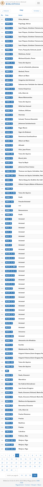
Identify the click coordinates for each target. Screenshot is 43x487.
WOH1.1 (9, 54)
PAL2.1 (9, 353)
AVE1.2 (9, 115)
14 (16, 459)
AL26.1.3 (10, 310)
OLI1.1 (9, 19)
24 (21, 463)
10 (40, 455)
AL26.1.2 (10, 306)
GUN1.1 (9, 136)
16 (25, 459)
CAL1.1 (9, 431)
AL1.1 (8, 219)
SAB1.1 (9, 180)
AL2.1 (8, 228)
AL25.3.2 (10, 297)
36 (35, 466)
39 (7, 470)
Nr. (2, 15)
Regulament (20, 485)
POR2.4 (9, 215)
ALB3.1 (9, 163)
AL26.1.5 (10, 319)
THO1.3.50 (10, 193)
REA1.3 (9, 397)
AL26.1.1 (10, 301)
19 (39, 459)
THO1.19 (9, 362)
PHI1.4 (9, 41)
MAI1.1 (9, 97)
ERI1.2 (9, 388)
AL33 (8, 327)
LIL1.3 (9, 93)
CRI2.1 (9, 184)
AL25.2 (9, 288)
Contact (27, 485)
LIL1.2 (9, 410)
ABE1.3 (9, 71)
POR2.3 (9, 197)
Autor (20, 15)
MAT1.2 (9, 401)
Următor (37, 11)
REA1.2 (9, 392)
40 (11, 470)
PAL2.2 (9, 358)
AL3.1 (8, 232)
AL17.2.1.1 (11, 271)
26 (30, 463)
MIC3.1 (9, 58)
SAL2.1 (9, 123)
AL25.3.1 (10, 293)
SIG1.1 (9, 132)
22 (11, 463)
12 (7, 459)
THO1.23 (9, 102)
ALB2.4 (9, 141)
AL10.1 (9, 249)
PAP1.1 (9, 24)
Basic (39, 485)
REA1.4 (9, 375)
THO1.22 (9, 366)
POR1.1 (9, 50)
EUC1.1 (9, 345)
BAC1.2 (9, 128)
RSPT (8, 206)
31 (11, 466)
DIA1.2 (9, 414)
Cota (6, 15)
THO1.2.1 (10, 63)
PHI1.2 (9, 32)
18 (35, 459)
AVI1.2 (9, 332)
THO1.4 (9, 188)
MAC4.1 (9, 379)
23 (16, 463)
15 (21, 459)
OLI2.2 (9, 149)
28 (39, 463)
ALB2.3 (9, 76)
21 (7, 463)
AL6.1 (8, 241)
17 (30, 459)
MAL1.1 (9, 349)
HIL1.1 (9, 106)
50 (30, 475)
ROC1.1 (9, 67)
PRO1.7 (9, 419)
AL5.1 (8, 236)
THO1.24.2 (10, 171)
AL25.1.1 (10, 284)
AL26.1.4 (10, 314)
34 (25, 466)
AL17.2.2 (10, 275)
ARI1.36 (9, 336)
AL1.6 (8, 223)
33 (21, 466)
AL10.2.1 (10, 254)
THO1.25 (9, 154)
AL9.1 (8, 245)
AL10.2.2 (10, 258)
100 (34, 475)
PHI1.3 (9, 37)
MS (7, 371)
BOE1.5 (9, 423)
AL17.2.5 (10, 280)
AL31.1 (9, 323)
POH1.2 (9, 436)
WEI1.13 (9, 444)
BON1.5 (9, 210)
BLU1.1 (9, 158)
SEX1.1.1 (10, 89)
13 (11, 459)
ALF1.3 (9, 145)
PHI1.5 (9, 45)
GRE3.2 (9, 80)
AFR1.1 (9, 340)
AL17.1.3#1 (11, 267)
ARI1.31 (9, 202)
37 (39, 466)
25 (25, 463)
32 (16, 466)
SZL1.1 (9, 119)
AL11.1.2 (10, 262)
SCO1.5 (9, 167)
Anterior (5, 11)
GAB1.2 (9, 384)
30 (7, 466)
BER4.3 (9, 405)
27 (35, 463)
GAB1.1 (9, 84)
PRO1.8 (9, 427)
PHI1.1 (9, 28)
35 (30, 466)
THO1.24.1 (10, 175)
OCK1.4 (9, 110)
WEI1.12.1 (10, 440)
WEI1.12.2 (10, 449)
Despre (33, 485)
